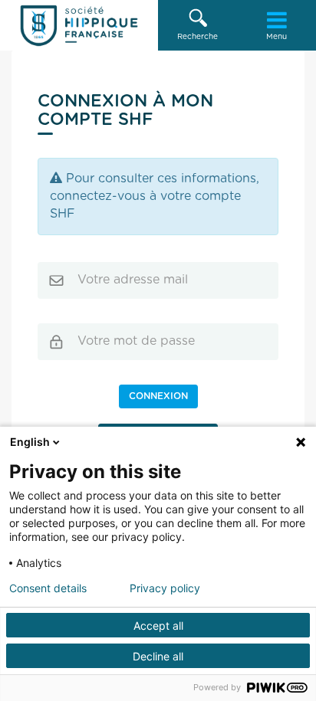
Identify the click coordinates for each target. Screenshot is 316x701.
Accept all (158, 625)
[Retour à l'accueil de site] (79, 25)
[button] (197, 25)
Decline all (158, 656)
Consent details (48, 588)
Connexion (158, 396)
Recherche (197, 37)
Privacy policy (165, 588)
